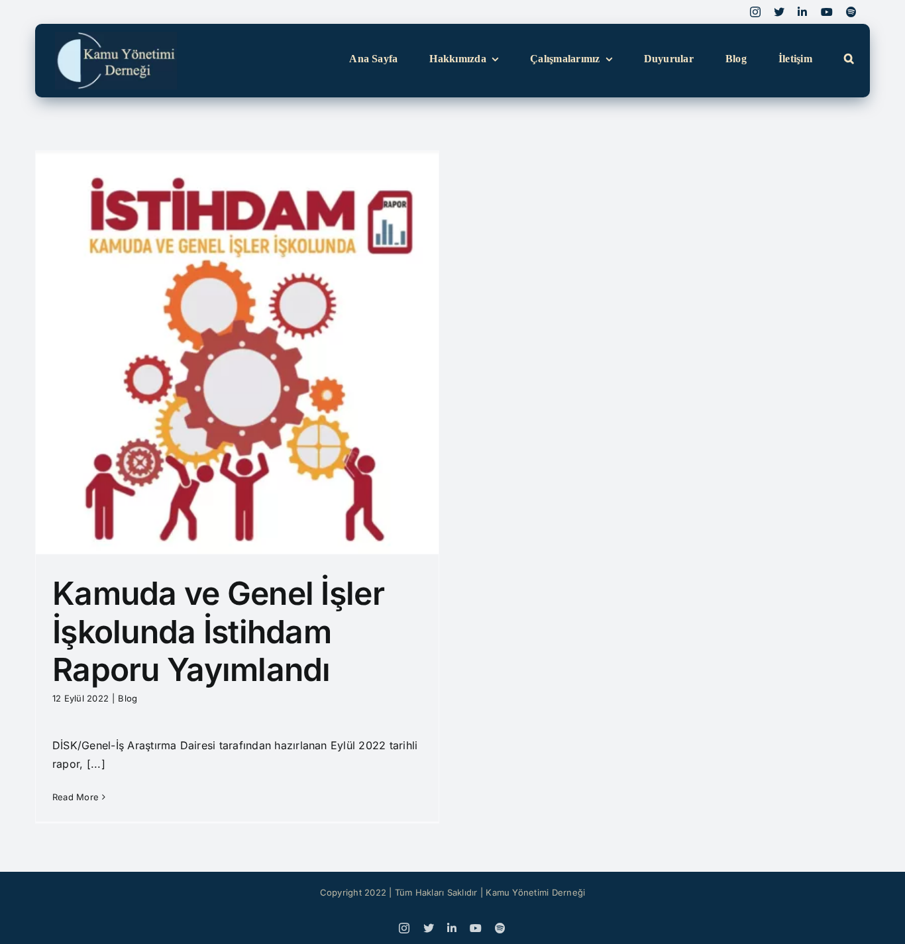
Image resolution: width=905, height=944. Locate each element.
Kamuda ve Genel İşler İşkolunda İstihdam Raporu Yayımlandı (218, 631)
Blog (127, 698)
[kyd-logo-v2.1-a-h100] (116, 37)
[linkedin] (802, 12)
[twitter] (779, 12)
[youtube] (827, 12)
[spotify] (851, 12)
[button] (849, 59)
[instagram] (755, 12)
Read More (75, 797)
